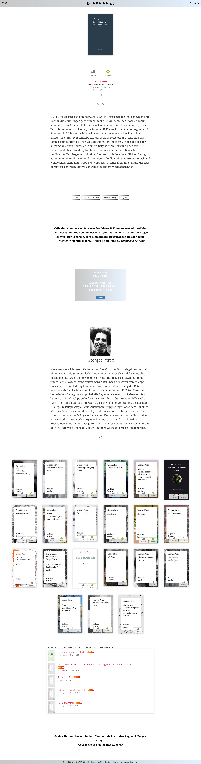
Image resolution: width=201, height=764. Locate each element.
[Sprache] (195, 3)
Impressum (134, 762)
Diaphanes (101, 3)
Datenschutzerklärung (120, 762)
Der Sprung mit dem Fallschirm (73, 652)
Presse (93, 762)
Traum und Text (65, 677)
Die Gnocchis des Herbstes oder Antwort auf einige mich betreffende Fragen (94, 665)
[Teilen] (102, 104)
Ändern (100, 297)
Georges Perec (100, 81)
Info (88, 762)
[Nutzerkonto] (191, 3)
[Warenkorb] (198, 3)
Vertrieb (101, 762)
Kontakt (108, 762)
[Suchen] (6, 3)
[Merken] (98, 104)
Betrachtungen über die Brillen (72, 690)
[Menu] (3, 3)
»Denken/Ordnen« (67, 703)
